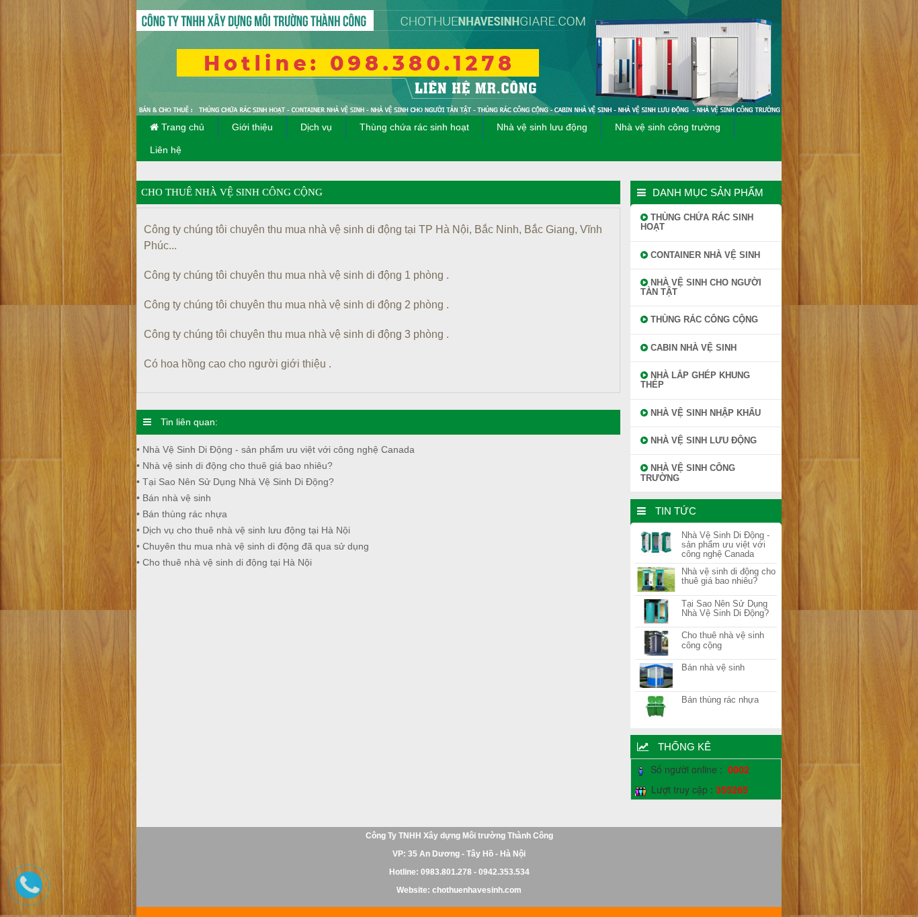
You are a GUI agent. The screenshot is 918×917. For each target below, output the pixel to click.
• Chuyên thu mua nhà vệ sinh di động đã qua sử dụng (252, 546)
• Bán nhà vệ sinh (173, 497)
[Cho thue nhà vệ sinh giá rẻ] (459, 58)
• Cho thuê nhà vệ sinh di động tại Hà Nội (224, 562)
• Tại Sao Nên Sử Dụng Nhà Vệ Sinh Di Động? (235, 481)
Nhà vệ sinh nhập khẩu (704, 413)
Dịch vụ (316, 127)
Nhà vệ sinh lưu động (542, 127)
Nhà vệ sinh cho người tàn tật (700, 287)
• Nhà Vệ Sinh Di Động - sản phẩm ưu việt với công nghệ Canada (275, 449)
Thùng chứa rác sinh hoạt (414, 127)
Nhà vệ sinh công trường (667, 127)
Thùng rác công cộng (703, 319)
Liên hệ (165, 149)
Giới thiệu (252, 127)
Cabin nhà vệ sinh (692, 348)
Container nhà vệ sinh (704, 255)
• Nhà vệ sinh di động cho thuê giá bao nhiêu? (234, 465)
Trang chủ (181, 127)
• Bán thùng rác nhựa (181, 514)
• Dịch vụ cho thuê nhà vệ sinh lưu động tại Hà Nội (243, 530)
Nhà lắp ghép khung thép (695, 380)
